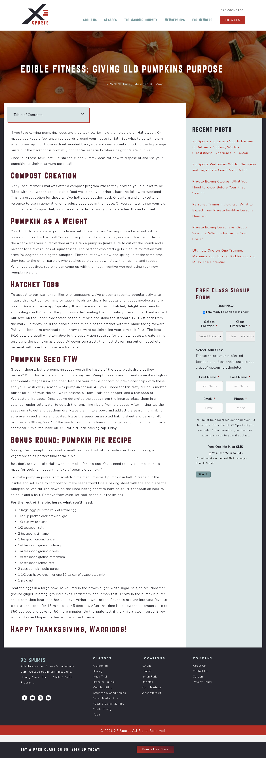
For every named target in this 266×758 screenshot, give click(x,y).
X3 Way (156, 84)
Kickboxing (100, 666)
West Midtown (152, 693)
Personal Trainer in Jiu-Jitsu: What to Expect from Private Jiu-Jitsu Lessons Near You (222, 210)
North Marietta (152, 687)
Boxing (98, 671)
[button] (24, 698)
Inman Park (149, 676)
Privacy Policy (202, 682)
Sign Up (203, 474)
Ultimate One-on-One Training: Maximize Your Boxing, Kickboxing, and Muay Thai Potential (224, 256)
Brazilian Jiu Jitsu (104, 682)
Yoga (96, 714)
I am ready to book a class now (227, 312)
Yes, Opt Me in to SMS (227, 453)
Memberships (175, 20)
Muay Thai (100, 676)
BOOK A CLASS (232, 20)
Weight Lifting (102, 687)
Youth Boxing (102, 709)
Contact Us (200, 671)
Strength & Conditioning (109, 693)
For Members (202, 20)
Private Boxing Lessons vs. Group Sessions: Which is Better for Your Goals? (220, 233)
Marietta (147, 682)
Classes (110, 20)
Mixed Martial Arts (105, 698)
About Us (90, 20)
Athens (146, 666)
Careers (198, 676)
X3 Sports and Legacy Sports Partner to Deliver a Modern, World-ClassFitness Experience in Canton (222, 147)
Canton (146, 671)
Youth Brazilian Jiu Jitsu (108, 704)
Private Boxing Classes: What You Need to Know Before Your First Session (220, 187)
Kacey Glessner (135, 84)
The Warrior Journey (140, 20)
